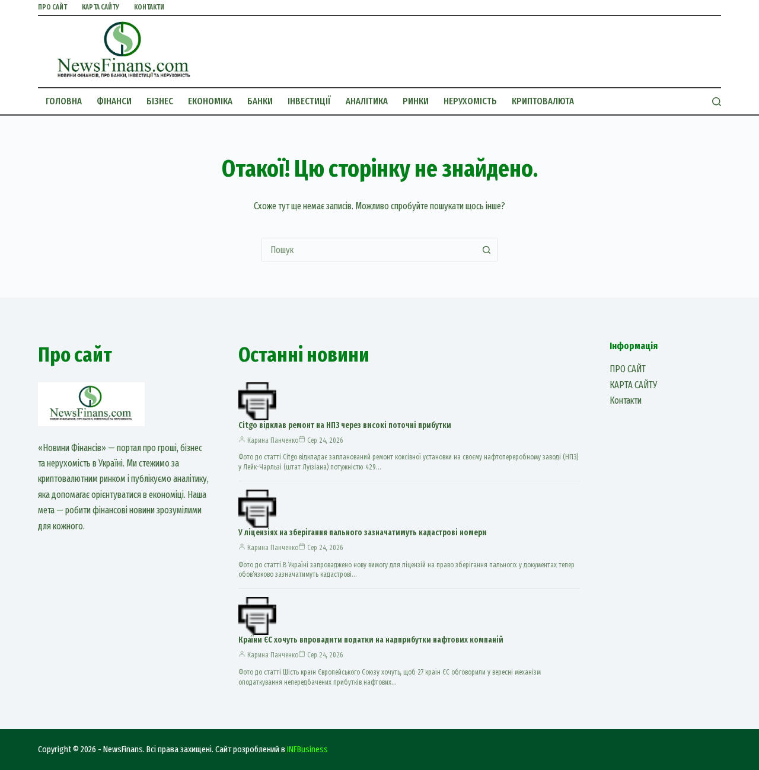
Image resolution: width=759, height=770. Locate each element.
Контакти (149, 7)
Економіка (210, 101)
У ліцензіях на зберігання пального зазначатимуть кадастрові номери (362, 533)
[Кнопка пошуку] (486, 249)
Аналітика (367, 101)
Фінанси (114, 101)
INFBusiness (307, 749)
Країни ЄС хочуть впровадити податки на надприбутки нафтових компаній (370, 640)
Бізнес (159, 101)
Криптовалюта (543, 101)
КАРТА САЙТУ (100, 7)
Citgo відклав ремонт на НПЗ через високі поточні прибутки (344, 425)
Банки (260, 101)
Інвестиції (309, 101)
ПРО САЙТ (52, 7)
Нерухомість (470, 101)
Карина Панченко (272, 440)
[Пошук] (716, 101)
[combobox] (368, 249)
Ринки (416, 101)
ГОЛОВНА (64, 101)
